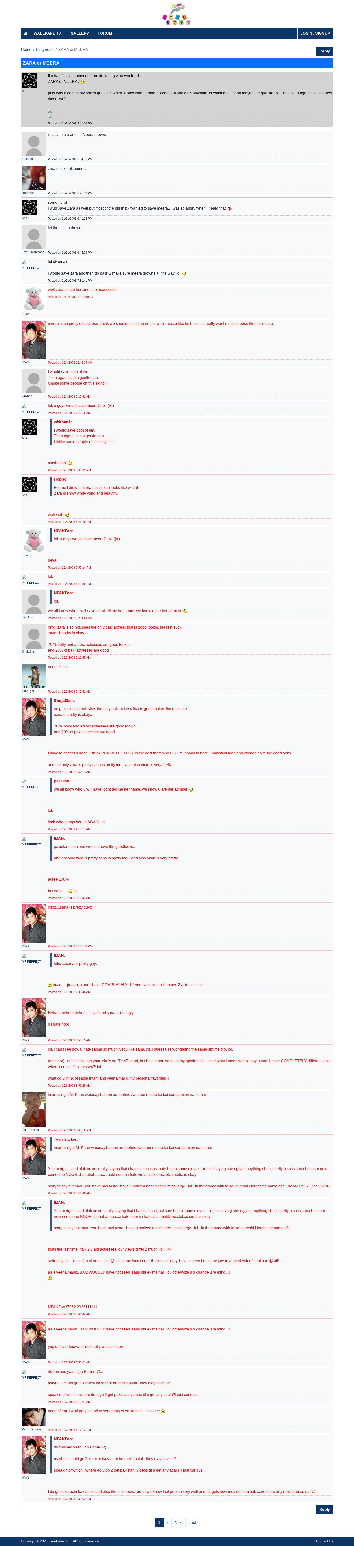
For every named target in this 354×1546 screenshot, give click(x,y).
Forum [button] (105, 33)
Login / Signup (315, 33)
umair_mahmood (33, 252)
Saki (25, 91)
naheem (27, 159)
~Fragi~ (27, 314)
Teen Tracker (30, 1130)
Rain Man (28, 193)
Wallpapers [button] (48, 33)
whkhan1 (28, 396)
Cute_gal (28, 691)
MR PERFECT (31, 267)
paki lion (27, 617)
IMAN (25, 362)
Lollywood (45, 49)
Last (192, 1522)
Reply (324, 51)
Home (26, 49)
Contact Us (324, 1541)
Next (179, 1522)
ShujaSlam (29, 651)
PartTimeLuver (31, 1429)
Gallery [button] (80, 33)
